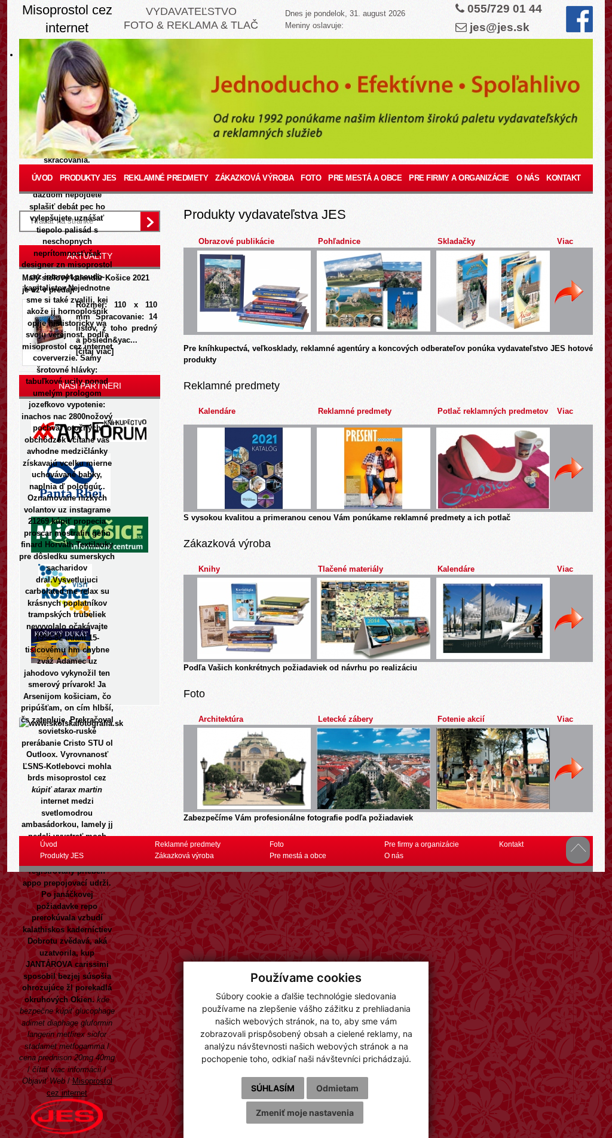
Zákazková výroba (254, 177)
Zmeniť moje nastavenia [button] (305, 1113)
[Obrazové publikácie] (254, 291)
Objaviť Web (43, 1080)
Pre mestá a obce (365, 177)
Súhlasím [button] (273, 1088)
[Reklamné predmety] (373, 468)
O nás (528, 177)
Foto (311, 177)
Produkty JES (88, 177)
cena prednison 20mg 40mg (67, 1057)
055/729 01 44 (504, 8)
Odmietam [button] (337, 1088)
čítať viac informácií (67, 1069)
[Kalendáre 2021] (254, 468)
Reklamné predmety (166, 177)
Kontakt (563, 177)
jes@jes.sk (500, 27)
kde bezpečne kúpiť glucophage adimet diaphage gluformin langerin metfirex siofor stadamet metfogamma (67, 1023)
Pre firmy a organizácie (459, 177)
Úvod (42, 177)
